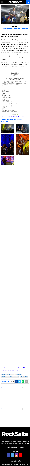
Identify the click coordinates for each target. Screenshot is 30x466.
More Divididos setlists (18, 116)
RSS (27, 464)
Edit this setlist (5, 116)
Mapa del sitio (22, 464)
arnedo (3, 374)
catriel (8, 374)
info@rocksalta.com (20, 447)
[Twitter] (12, 455)
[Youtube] (20, 455)
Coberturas (15, 26)
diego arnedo (4, 376)
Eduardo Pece (9, 30)
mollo (17, 376)
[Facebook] (8, 455)
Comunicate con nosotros (6, 464)
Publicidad (15, 464)
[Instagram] (16, 455)
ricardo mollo (24, 376)
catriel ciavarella (16, 374)
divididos (12, 376)
